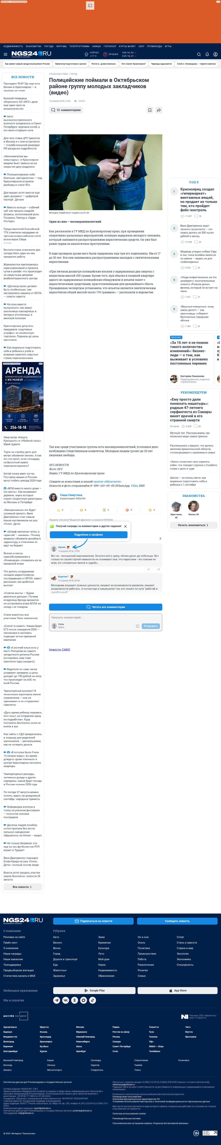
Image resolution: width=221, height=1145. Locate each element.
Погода (49, 46)
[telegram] (56, 1000)
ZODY (141, 46)
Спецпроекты (185, 964)
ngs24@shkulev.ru (42, 1108)
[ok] (74, 1000)
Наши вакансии (13, 959)
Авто (56, 937)
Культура (103, 948)
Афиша (96, 46)
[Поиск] (199, 54)
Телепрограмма (79, 46)
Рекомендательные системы (127, 1118)
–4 (158, 598)
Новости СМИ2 (59, 649)
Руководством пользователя (127, 1096)
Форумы (61, 46)
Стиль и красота (187, 942)
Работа (142, 959)
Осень (141, 942)
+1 (148, 569)
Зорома (61, 547)
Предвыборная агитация (18, 970)
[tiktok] (92, 1000)
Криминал (104, 942)
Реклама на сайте (14, 937)
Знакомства (33, 46)
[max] (83, 1000)
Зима (101, 937)
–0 (158, 569)
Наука (101, 964)
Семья (142, 975)
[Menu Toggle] (5, 54)
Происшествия (147, 953)
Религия (143, 970)
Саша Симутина (71, 495)
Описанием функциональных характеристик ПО (136, 1099)
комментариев (69, 110)
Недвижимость (13, 46)
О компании (10, 948)
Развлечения (146, 964)
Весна (56, 948)
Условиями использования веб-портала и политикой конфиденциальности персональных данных (161, 1101)
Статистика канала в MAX (19, 975)
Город (56, 953)
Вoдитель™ (63, 576)
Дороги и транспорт (65, 959)
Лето (101, 953)
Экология (183, 953)
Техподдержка (12, 964)
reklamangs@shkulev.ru (124, 1084)
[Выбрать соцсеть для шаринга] (158, 110)
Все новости (22, 77)
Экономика (184, 959)
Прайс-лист (10, 942)
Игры (168, 46)
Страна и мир (185, 948)
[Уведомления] (207, 54)
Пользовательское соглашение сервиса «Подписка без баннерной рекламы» (151, 1123)
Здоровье (59, 975)
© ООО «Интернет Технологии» (19, 1133)
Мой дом (103, 959)
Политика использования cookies (129, 1113)
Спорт (180, 937)
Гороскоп (110, 46)
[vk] (65, 1000)
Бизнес (57, 942)
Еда (55, 964)
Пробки (111, 54)
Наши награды (12, 953)
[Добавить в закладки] (149, 110)
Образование (106, 975)
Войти (61, 627)
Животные (59, 970)
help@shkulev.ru (26, 1113)
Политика (144, 948)
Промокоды (154, 46)
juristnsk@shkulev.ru (82, 1111)
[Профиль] (215, 54)
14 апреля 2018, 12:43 (60, 101)
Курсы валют (127, 46)
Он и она (143, 937)
